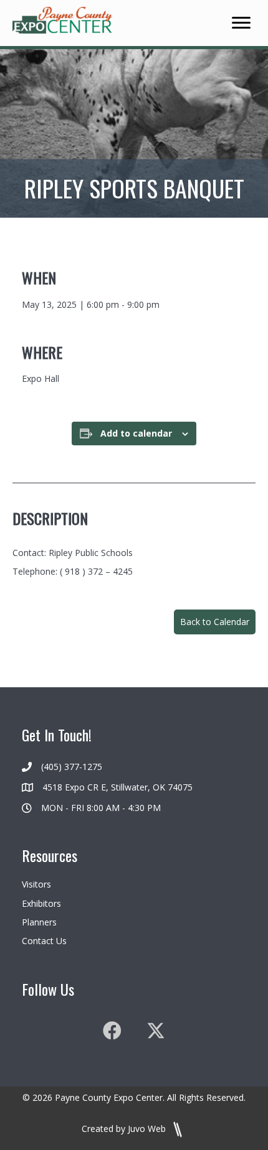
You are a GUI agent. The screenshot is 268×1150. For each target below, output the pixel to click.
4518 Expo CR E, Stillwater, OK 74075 (117, 787)
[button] (215, 622)
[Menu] (241, 23)
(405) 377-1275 (71, 766)
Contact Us (44, 941)
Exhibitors (41, 903)
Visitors (36, 884)
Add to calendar (136, 434)
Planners (39, 922)
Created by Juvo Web (125, 1128)
